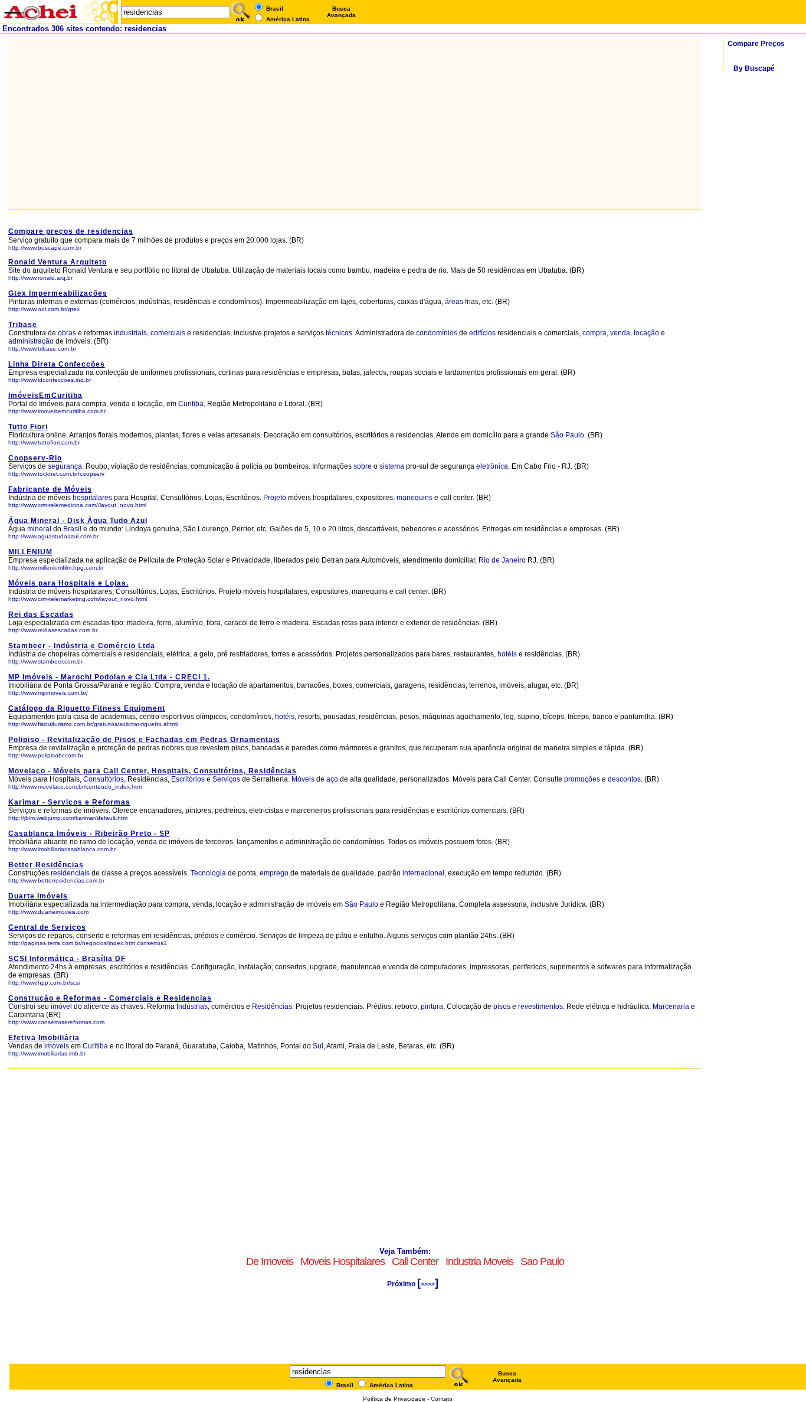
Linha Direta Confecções (56, 364)
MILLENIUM (30, 552)
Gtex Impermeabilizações (57, 293)
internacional (423, 873)
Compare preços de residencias (70, 231)
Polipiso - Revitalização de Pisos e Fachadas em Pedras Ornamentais (144, 740)
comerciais (167, 333)
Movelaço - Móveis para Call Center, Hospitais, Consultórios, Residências (152, 771)
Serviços (226, 779)
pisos (501, 1006)
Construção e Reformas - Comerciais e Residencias (110, 998)
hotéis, (285, 717)
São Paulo (362, 904)
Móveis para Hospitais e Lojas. (68, 583)
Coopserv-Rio (35, 458)
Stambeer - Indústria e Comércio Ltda (81, 646)
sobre (362, 466)
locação (646, 333)
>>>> (428, 1284)
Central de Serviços (47, 927)
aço (332, 779)
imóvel (61, 1006)
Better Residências (46, 865)
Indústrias (192, 1006)
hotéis (508, 654)
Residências (272, 1006)
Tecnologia (208, 873)
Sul (318, 1046)
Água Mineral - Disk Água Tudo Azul (78, 521)
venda (620, 333)
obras (67, 333)
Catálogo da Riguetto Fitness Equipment (86, 708)
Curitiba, (191, 404)
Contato (442, 1399)
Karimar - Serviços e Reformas (69, 802)
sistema (391, 466)
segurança (65, 466)
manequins (415, 498)
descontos (624, 779)
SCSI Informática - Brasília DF (67, 959)
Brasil (72, 529)
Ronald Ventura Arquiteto (57, 262)
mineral (39, 529)
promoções (582, 779)
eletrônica (492, 466)
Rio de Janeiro (503, 560)
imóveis (56, 1046)
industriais (130, 333)
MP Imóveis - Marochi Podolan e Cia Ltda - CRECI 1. (109, 677)
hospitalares (92, 498)
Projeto (274, 498)
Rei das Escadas (41, 614)
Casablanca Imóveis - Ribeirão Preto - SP (89, 833)
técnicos (339, 333)
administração (31, 341)
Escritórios (188, 779)
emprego (274, 873)
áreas (454, 302)
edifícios (482, 333)
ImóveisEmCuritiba (45, 395)
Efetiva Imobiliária (44, 1038)
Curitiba (95, 1046)
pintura (432, 1006)
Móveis (302, 779)
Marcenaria (671, 1006)
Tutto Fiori (28, 427)
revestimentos (540, 1006)
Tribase (22, 325)
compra (594, 333)
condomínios (436, 333)
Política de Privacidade (394, 1399)
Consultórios (103, 779)
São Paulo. (568, 435)
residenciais (70, 873)
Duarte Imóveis (38, 896)
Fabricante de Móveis (50, 489)
